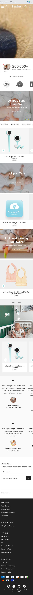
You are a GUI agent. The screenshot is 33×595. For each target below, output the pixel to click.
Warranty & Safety (7, 546)
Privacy (19, 590)
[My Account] (25, 6)
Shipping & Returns (7, 526)
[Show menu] (2, 6)
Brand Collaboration (8, 569)
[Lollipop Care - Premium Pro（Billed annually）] (14, 207)
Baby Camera (5, 506)
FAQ (2, 543)
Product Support (6, 552)
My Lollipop (5, 536)
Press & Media (6, 572)
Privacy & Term (6, 549)
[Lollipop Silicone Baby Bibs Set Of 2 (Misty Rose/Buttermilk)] (16, 275)
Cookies (26, 590)
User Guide (5, 539)
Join (29, 478)
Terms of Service (9, 590)
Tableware (4, 515)
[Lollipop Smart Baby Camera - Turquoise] (14, 141)
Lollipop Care (5, 509)
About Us (4, 562)
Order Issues (5, 493)
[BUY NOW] (16, 31)
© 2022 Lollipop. (16, 591)
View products (16, 111)
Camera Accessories (8, 512)
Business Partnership (8, 566)
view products (16, 182)
